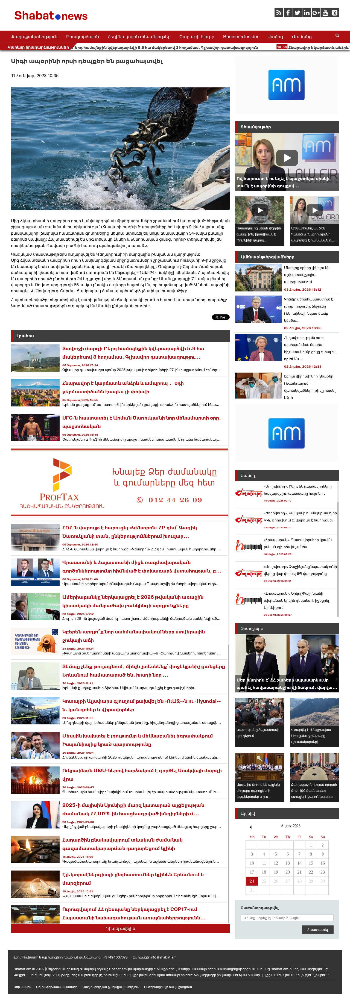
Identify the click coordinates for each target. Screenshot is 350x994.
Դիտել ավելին (120, 928)
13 (287, 863)
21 (299, 872)
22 (311, 872)
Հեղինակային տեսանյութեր (139, 37)
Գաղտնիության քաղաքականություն (111, 987)
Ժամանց (302, 37)
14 (299, 863)
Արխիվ (248, 813)
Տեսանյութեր (256, 127)
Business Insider (241, 37)
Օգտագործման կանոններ (57, 987)
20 (287, 872)
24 (252, 881)
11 (264, 863)
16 (322, 863)
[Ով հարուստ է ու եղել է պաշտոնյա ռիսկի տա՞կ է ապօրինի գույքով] (287, 162)
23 (322, 872)
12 (276, 863)
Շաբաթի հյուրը (196, 37)
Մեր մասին (22, 987)
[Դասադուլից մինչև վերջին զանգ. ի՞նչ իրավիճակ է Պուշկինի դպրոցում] (259, 210)
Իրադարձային (82, 37)
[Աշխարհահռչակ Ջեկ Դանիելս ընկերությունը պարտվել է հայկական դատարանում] (314, 210)
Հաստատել (317, 929)
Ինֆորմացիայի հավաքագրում (168, 987)
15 (311, 863)
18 (264, 872)
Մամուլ (275, 37)
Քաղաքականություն (34, 37)
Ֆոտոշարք (252, 628)
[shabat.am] (52, 21)
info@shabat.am (163, 957)
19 (276, 872)
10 (252, 863)
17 (252, 872)
